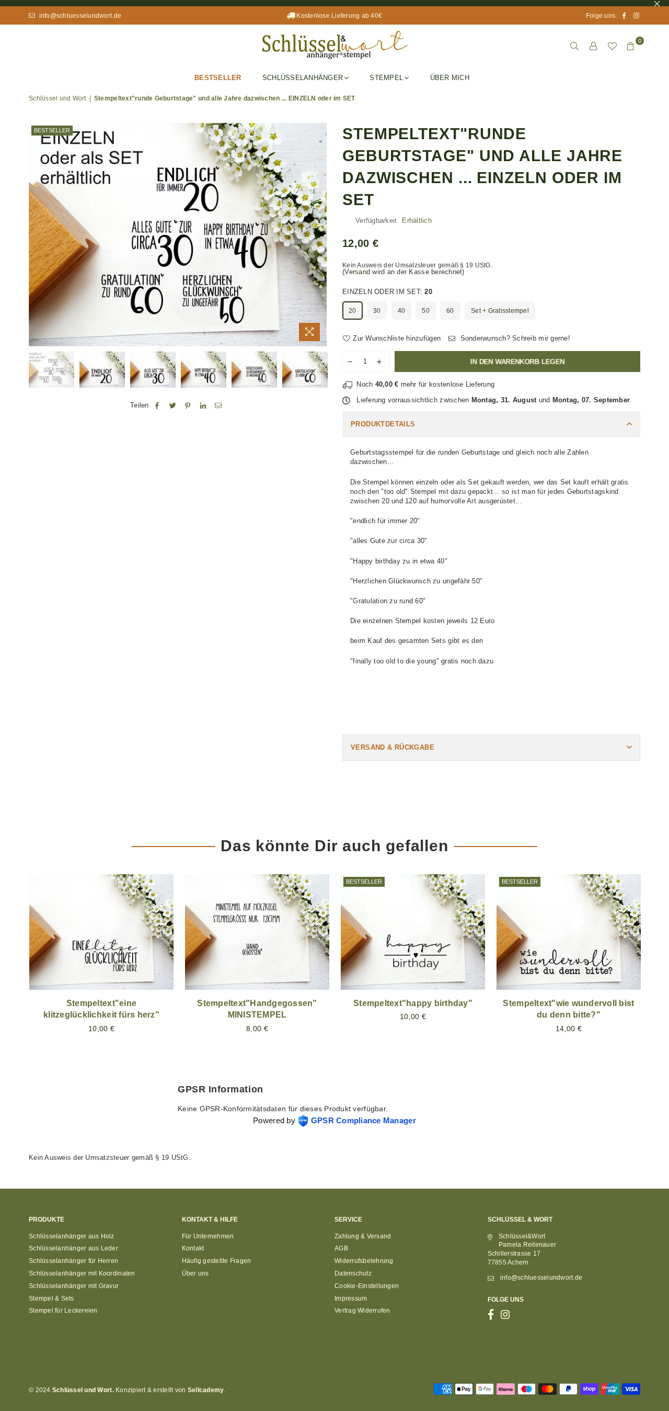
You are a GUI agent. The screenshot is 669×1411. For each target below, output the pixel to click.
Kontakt (193, 1248)
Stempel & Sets (51, 1298)
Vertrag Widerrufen (362, 1310)
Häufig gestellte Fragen (216, 1261)
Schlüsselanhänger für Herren (73, 1261)
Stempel (386, 78)
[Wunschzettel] (612, 46)
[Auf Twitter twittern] (173, 406)
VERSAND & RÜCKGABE (392, 747)
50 (426, 310)
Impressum (350, 1298)
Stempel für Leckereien (63, 1310)
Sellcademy (206, 1390)
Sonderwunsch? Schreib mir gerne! (514, 338)
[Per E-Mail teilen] (219, 406)
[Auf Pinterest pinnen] (188, 406)
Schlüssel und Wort (57, 98)
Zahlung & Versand (362, 1236)
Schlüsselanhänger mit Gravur (74, 1286)
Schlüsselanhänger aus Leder (73, 1248)
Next (317, 234)
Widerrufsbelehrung (364, 1261)
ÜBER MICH (449, 78)
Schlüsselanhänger (302, 78)
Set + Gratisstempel (500, 310)
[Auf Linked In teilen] (203, 406)
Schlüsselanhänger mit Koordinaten (82, 1273)
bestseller (52, 130)
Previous (38, 234)
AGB (341, 1248)
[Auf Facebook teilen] (158, 406)
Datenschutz (353, 1273)
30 (377, 310)
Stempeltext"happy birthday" (412, 1003)
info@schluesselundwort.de (79, 15)
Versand (357, 272)
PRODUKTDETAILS (383, 424)
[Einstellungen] (593, 46)
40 (402, 310)
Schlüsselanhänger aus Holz (71, 1236)
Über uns (195, 1273)
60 (450, 310)
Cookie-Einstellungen (366, 1286)
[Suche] (574, 46)
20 (352, 310)
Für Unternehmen (208, 1236)
